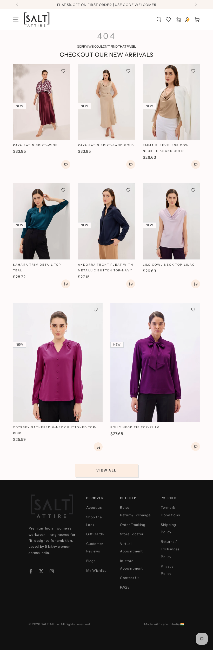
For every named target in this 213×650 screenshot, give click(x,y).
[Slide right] (195, 4)
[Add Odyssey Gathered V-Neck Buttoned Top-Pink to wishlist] (95, 309)
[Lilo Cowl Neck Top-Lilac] (171, 221)
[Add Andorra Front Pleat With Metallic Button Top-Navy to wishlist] (128, 190)
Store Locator (132, 534)
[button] (159, 19)
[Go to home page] (37, 19)
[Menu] (16, 19)
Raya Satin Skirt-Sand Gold (106, 145)
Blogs (91, 561)
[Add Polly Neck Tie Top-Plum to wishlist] (193, 309)
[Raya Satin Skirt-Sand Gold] (106, 102)
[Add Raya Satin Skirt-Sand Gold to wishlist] (128, 71)
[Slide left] (17, 4)
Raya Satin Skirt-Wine (35, 145)
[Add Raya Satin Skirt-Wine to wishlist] (63, 71)
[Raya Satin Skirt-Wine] (41, 102)
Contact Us (129, 578)
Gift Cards (95, 534)
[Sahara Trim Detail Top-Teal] (41, 221)
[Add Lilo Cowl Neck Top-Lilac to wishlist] (193, 190)
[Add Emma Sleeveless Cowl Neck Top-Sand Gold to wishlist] (193, 71)
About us (94, 507)
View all (106, 470)
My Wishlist (96, 570)
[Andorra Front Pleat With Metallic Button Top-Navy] (106, 221)
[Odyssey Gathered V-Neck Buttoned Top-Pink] (58, 362)
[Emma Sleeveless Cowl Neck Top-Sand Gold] (171, 102)
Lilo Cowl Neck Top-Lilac (169, 264)
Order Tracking (132, 524)
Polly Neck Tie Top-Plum (135, 427)
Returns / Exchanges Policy (170, 549)
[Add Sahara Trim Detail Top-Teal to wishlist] (63, 190)
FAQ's (124, 587)
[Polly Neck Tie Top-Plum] (155, 362)
